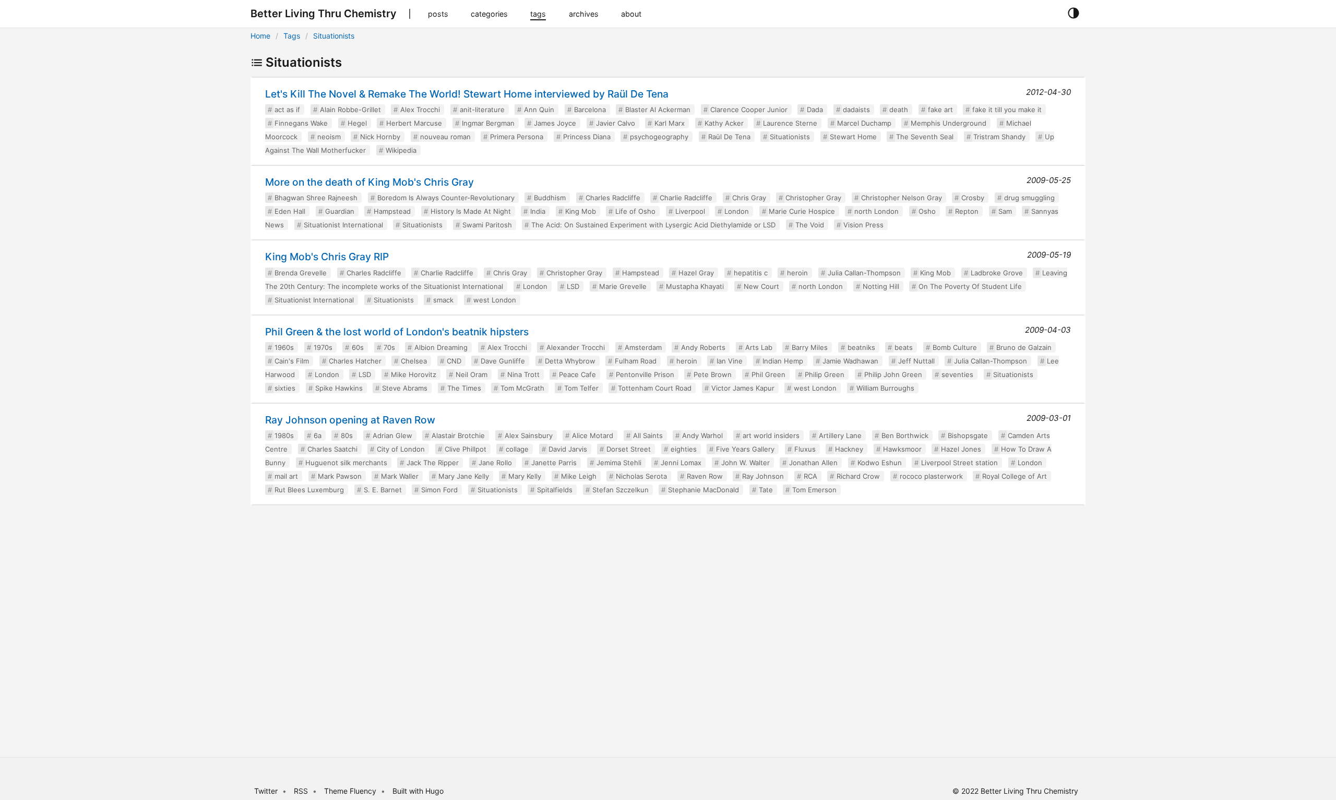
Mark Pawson (340, 476)
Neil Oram (471, 374)
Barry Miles (810, 347)
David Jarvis (567, 449)
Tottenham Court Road (654, 388)
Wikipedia (401, 150)
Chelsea (414, 361)
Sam (1005, 211)
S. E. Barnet (383, 490)
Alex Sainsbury (529, 435)
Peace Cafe (577, 374)
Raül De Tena (729, 136)
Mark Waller (400, 476)
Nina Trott (523, 374)
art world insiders (771, 435)
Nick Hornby (380, 136)
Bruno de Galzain (1024, 347)
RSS (301, 790)
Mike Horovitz (413, 374)
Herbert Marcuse (414, 123)
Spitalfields (554, 490)
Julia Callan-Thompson (864, 273)
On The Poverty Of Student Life (970, 286)
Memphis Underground (948, 123)
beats (903, 347)
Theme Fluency (351, 790)
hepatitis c (751, 273)
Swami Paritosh (487, 225)
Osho (927, 211)
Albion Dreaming (441, 347)
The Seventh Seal (924, 136)
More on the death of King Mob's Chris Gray (369, 182)
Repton (967, 211)
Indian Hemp (782, 361)
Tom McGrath (522, 388)
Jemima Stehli (619, 462)
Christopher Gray (813, 197)
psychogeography (659, 136)
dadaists (856, 109)
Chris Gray (749, 197)
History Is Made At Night (471, 211)
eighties (684, 449)
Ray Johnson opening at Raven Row (350, 420)
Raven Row (705, 476)
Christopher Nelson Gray (901, 197)
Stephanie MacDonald (703, 490)
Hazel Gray (696, 273)
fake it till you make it (1007, 109)
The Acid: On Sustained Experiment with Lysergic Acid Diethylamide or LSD (653, 225)
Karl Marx (669, 123)
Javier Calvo (615, 123)
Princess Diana (587, 136)
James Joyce (555, 123)
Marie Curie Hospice (802, 211)
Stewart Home (853, 136)
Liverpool (690, 211)
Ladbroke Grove (997, 273)
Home (260, 35)
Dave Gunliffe (503, 361)
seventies (957, 374)
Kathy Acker (724, 123)
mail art (286, 476)
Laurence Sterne (790, 123)
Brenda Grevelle (301, 273)
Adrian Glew (392, 435)
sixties (285, 388)
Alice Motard (592, 435)
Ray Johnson (763, 476)
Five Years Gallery (745, 449)
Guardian (339, 211)
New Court (761, 286)
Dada (815, 109)
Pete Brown (713, 374)
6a (317, 435)
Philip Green (824, 374)
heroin (797, 273)
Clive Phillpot (465, 449)
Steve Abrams (404, 388)
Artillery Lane (840, 435)
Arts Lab (758, 347)
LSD (573, 286)
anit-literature (482, 109)
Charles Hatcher (355, 361)
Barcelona (590, 109)
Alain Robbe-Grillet (350, 109)
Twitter (266, 790)
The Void (809, 225)
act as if (287, 109)
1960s (284, 347)
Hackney (849, 449)
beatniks (861, 347)
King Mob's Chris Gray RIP (327, 256)
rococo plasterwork (931, 476)
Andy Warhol (702, 435)
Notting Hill (881, 286)
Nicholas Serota (641, 476)
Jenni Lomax (681, 462)
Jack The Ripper (433, 462)
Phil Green (768, 374)
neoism (329, 136)
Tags (291, 35)
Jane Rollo (495, 462)
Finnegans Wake (301, 123)
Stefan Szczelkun (620, 490)
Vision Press (863, 225)
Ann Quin (539, 109)
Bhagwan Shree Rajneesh (316, 197)
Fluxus (805, 449)
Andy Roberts (703, 347)
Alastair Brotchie (458, 435)
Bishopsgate (968, 435)
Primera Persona (516, 136)
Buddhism (550, 197)
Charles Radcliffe (613, 197)
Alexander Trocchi (575, 347)
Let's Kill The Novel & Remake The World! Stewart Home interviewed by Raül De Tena (467, 94)
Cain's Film (292, 361)
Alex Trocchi (420, 109)
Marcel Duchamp (864, 123)
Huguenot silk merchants (346, 462)
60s (358, 347)
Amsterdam (643, 347)
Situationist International (343, 225)
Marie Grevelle (623, 286)
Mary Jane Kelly (463, 476)
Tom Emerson (814, 490)
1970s (323, 347)
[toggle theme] (1073, 13)
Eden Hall (290, 211)
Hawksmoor (902, 449)
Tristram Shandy (999, 136)
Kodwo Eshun (879, 462)
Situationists (333, 35)
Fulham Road (636, 361)
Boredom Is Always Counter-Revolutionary (446, 197)
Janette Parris (554, 462)
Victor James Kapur (742, 388)
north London (876, 211)
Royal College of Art (1014, 476)
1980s (284, 435)
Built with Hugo (418, 790)
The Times (464, 388)
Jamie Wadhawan (850, 361)
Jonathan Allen (813, 462)
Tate (766, 490)
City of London (401, 449)
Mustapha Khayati (695, 286)
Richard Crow (858, 476)
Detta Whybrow (570, 361)
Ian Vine (730, 361)
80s (347, 435)
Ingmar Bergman (488, 123)
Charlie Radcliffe (686, 197)
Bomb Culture (955, 347)
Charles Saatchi (332, 449)
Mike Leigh (579, 476)
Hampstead (392, 211)
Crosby (972, 197)
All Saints (648, 435)
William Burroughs (885, 388)
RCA (810, 476)
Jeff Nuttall (916, 361)
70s (389, 347)
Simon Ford (439, 490)
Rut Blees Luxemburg (309, 490)
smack (443, 300)
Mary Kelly (524, 476)
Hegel (357, 123)
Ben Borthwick (904, 435)
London (736, 211)
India (537, 211)
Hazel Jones (961, 449)
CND (454, 361)
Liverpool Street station (959, 462)
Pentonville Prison (645, 374)
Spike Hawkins (339, 388)
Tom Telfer (581, 388)
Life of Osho (635, 211)
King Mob (580, 211)
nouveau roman (445, 136)
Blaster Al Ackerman (657, 109)
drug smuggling (1029, 197)
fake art (940, 109)
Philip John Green (893, 374)
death (898, 109)
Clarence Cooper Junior (749, 109)
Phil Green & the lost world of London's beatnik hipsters (397, 331)
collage (517, 449)
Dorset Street (628, 449)
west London (494, 300)
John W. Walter (745, 462)
